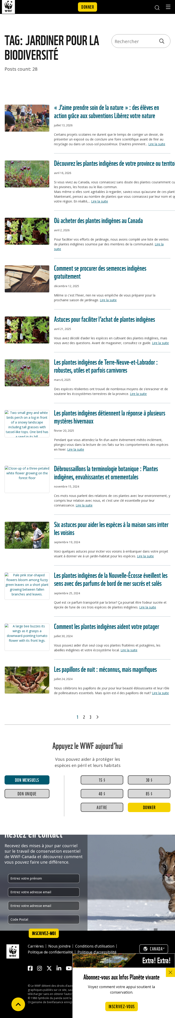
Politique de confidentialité (50, 952)
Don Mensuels (27, 779)
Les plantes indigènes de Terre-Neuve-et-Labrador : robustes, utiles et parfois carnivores (106, 365)
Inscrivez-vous (122, 1006)
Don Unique (27, 793)
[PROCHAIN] (97, 717)
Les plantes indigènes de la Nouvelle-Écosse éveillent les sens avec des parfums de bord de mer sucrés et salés (110, 578)
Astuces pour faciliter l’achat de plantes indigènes (104, 318)
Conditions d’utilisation (94, 946)
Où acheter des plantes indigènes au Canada (98, 220)
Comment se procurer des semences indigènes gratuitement (100, 271)
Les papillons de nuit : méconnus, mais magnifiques (105, 668)
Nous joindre (59, 946)
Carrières (36, 946)
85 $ (149, 793)
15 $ (102, 779)
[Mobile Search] (157, 7)
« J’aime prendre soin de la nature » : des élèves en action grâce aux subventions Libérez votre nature (106, 110)
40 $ (102, 793)
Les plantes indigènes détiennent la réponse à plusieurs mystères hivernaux (109, 416)
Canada (156, 948)
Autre (102, 807)
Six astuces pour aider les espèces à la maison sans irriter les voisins (111, 528)
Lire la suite (156, 144)
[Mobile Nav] (168, 7)
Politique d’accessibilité (96, 952)
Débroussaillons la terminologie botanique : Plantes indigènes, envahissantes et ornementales (106, 472)
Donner (87, 6)
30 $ (149, 779)
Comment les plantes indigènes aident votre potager (106, 626)
